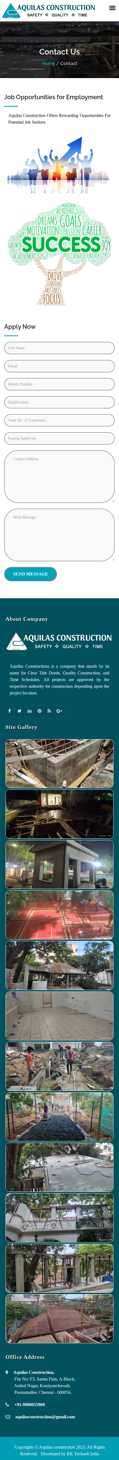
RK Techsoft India (82, 1453)
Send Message (30, 574)
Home (48, 63)
